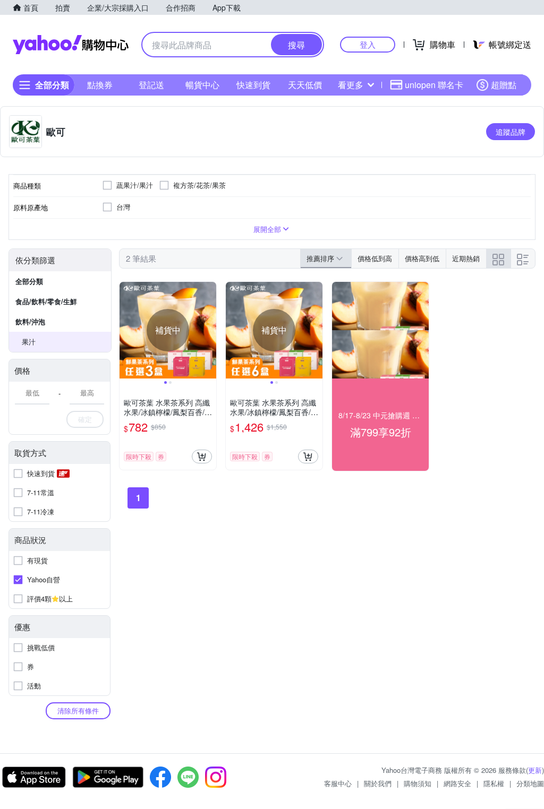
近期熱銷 (466, 258)
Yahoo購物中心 (71, 44)
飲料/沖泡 (30, 321)
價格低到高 (375, 258)
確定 (85, 419)
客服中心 (338, 783)
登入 (368, 44)
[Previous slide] (126, 330)
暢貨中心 (202, 85)
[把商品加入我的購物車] (202, 456)
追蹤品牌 (510, 131)
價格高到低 (422, 258)
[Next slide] (209, 330)
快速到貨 (253, 85)
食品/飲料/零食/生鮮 (46, 301)
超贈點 (503, 85)
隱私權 (493, 783)
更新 (535, 770)
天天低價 (305, 85)
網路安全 (457, 783)
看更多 (350, 85)
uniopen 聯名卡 (434, 85)
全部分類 (29, 281)
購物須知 (417, 783)
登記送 (151, 85)
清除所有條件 (78, 710)
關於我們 (378, 783)
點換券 (100, 85)
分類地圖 (530, 783)
